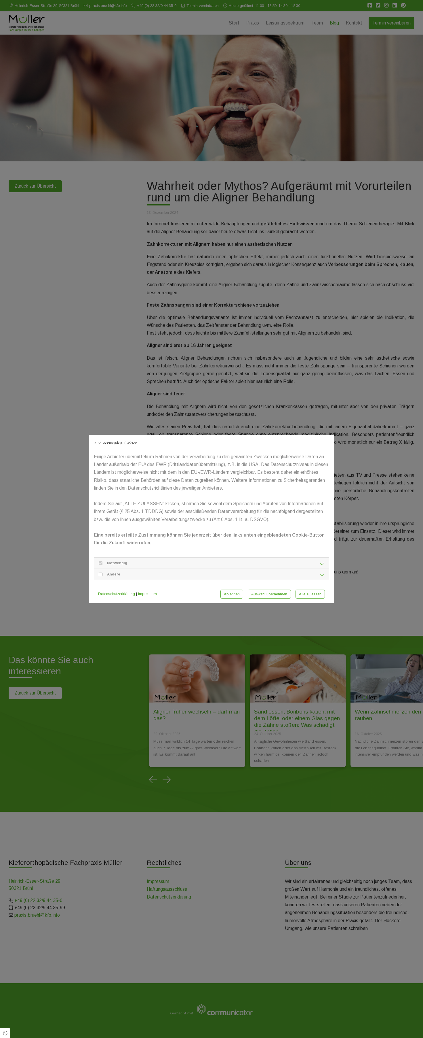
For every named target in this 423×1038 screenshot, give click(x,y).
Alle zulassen (310, 594)
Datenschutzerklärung (116, 594)
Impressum (147, 594)
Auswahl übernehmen (269, 594)
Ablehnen (232, 594)
